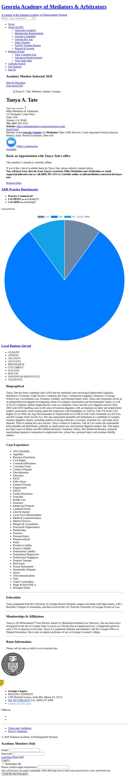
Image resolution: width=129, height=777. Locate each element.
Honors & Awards (24, 48)
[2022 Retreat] (25, 108)
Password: (6, 753)
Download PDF (14, 85)
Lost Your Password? (12, 757)
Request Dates (14, 183)
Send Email (12, 129)
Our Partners (15, 66)
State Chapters (22, 42)
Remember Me (13, 764)
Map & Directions (15, 82)
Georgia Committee (25, 36)
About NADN (16, 27)
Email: (4, 750)
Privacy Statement (17, 731)
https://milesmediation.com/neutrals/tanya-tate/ (41, 126)
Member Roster (16, 51)
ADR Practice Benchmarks (19, 189)
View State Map (23, 60)
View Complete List (25, 54)
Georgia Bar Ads (24, 39)
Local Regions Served (16, 346)
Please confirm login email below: (19, 767)
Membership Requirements (29, 33)
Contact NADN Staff (19, 703)
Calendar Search (17, 63)
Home (11, 24)
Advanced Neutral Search (28, 57)
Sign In (12, 69)
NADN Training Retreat (28, 45)
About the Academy (25, 30)
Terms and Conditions (19, 728)
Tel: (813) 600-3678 (18, 700)
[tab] (64, 189)
